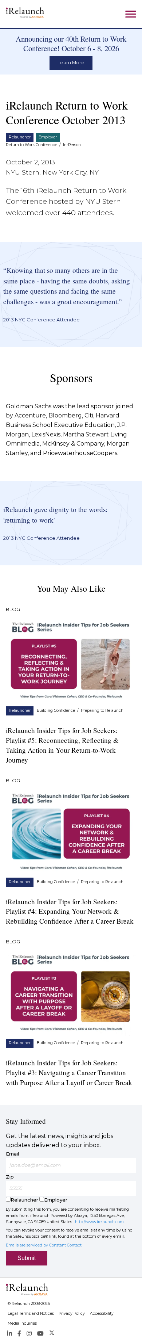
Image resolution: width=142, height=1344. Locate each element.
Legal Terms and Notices (31, 1313)
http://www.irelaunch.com (99, 1221)
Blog (13, 609)
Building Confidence (56, 710)
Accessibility (102, 1313)
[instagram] (29, 1333)
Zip (10, 1177)
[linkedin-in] (9, 1333)
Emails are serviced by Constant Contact (44, 1245)
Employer (48, 137)
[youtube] (40, 1333)
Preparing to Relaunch (102, 710)
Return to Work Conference (31, 144)
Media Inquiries (22, 1323)
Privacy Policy (72, 1313)
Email (12, 1154)
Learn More (71, 62)
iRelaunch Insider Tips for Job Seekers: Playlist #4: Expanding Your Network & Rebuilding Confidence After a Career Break (70, 911)
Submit (26, 1258)
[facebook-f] (19, 1333)
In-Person (72, 144)
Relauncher (20, 137)
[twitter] (52, 1333)
